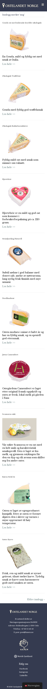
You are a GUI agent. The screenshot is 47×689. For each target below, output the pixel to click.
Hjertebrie (6, 179)
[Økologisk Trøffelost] (19, 92)
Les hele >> (8, 64)
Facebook (24, 669)
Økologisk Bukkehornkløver (15, 126)
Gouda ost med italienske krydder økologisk (22, 23)
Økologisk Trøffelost (11, 76)
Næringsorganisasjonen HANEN (23, 622)
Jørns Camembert (10, 355)
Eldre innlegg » (36, 599)
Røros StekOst (8, 477)
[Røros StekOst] (19, 493)
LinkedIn (23, 675)
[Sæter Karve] (19, 556)
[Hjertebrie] (19, 195)
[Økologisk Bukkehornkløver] (19, 142)
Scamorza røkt (9, 414)
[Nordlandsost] (19, 314)
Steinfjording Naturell (12, 239)
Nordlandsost (8, 298)
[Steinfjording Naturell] (19, 255)
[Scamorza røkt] (19, 429)
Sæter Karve (7, 539)
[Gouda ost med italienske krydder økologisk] (19, 39)
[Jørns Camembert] (19, 371)
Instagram (23, 672)
